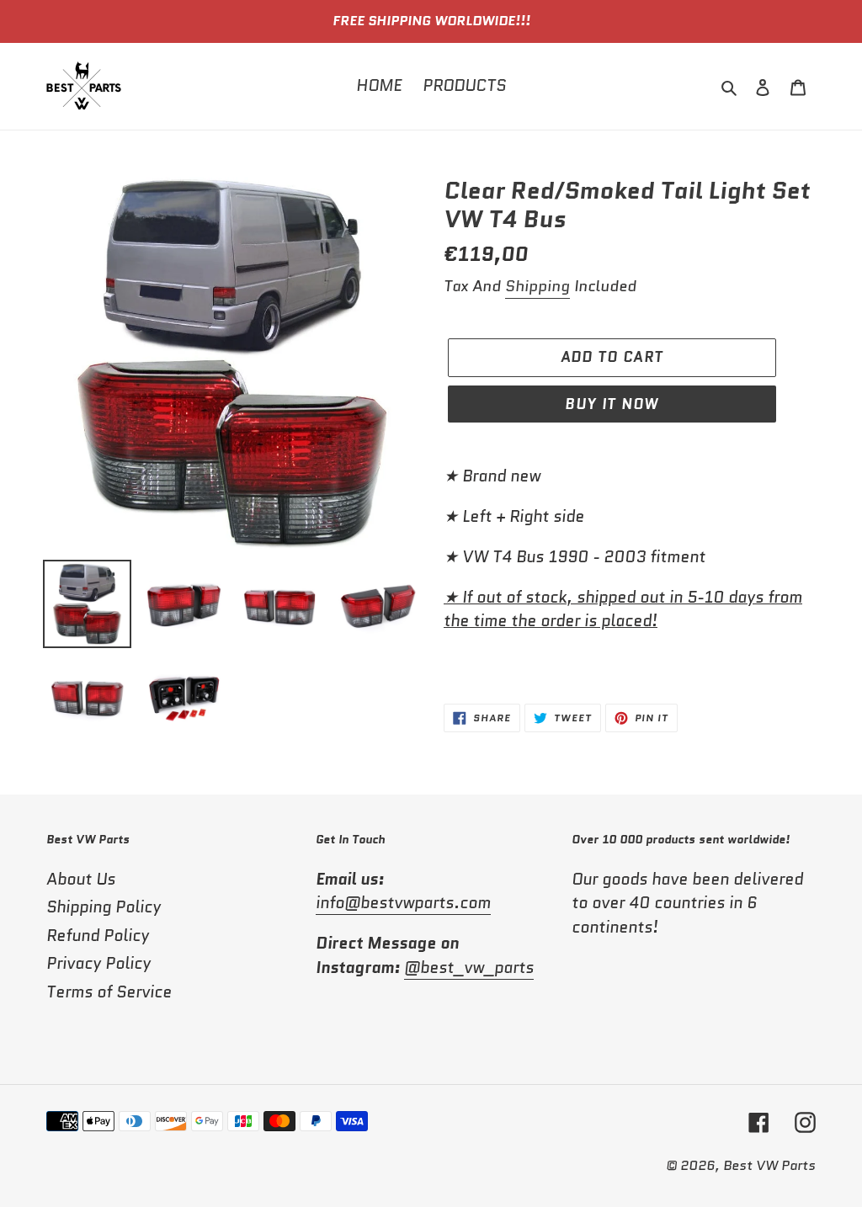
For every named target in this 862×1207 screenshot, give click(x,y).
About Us (80, 879)
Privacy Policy (98, 963)
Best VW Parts (769, 1165)
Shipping (537, 286)
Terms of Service (109, 992)
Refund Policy (97, 935)
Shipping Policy (103, 907)
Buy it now (612, 404)
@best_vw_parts (469, 967)
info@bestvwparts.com (403, 902)
